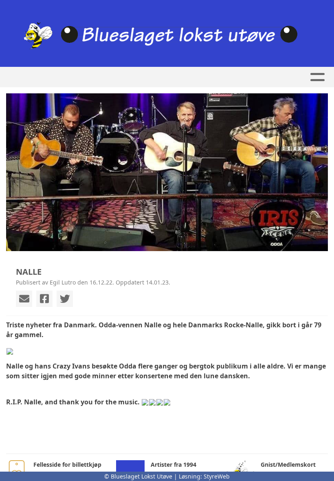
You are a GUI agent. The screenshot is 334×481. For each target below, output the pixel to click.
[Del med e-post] (24, 299)
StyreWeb (217, 476)
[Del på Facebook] (44, 299)
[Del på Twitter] (65, 299)
